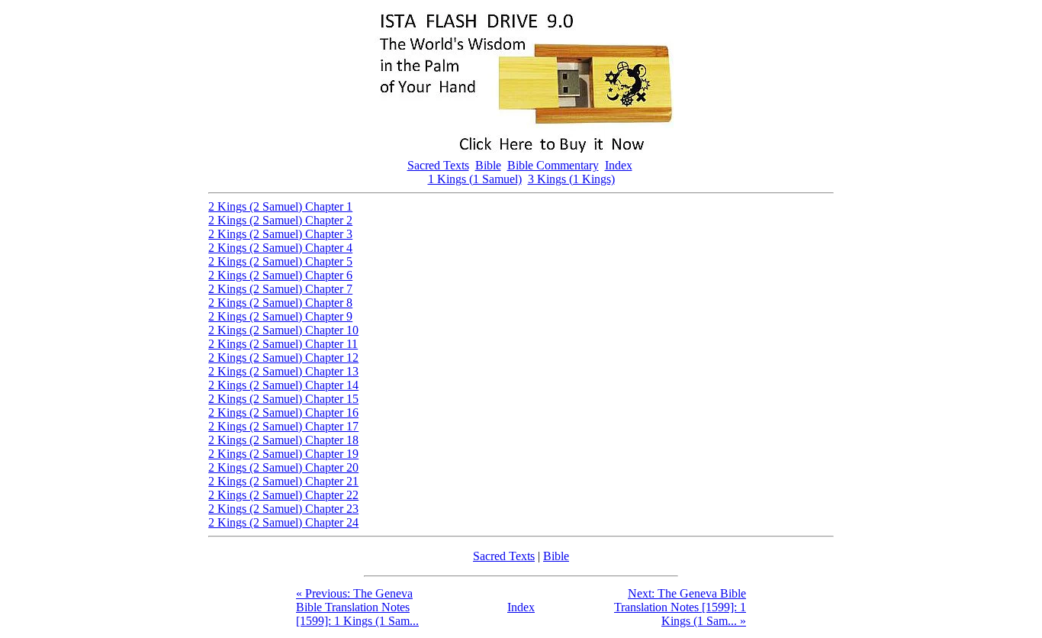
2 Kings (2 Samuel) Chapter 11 (283, 343)
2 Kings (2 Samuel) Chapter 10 (283, 330)
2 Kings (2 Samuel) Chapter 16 (283, 412)
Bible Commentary (553, 165)
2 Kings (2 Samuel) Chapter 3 (280, 233)
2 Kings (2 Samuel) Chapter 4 (280, 247)
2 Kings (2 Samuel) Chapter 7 (280, 288)
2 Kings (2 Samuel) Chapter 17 (283, 426)
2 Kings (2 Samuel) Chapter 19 (283, 453)
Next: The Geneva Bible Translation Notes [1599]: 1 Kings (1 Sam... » (680, 607)
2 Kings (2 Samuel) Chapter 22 (283, 494)
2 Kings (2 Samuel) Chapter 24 (283, 522)
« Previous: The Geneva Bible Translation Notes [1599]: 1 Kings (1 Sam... (357, 607)
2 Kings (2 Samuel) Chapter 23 (283, 508)
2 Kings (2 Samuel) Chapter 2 (280, 220)
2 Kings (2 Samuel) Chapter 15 (283, 398)
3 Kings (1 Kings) (571, 178)
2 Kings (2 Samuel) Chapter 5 (280, 261)
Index (618, 165)
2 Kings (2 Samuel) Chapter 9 (280, 316)
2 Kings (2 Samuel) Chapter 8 (280, 302)
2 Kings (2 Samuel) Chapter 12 (283, 357)
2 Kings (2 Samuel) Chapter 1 (280, 206)
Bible (488, 165)
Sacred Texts (438, 165)
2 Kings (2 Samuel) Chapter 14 (283, 385)
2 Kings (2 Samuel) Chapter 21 (283, 481)
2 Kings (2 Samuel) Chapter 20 (283, 467)
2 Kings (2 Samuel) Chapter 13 (283, 371)
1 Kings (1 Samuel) (475, 178)
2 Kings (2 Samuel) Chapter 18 (283, 439)
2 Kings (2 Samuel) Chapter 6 (280, 275)
